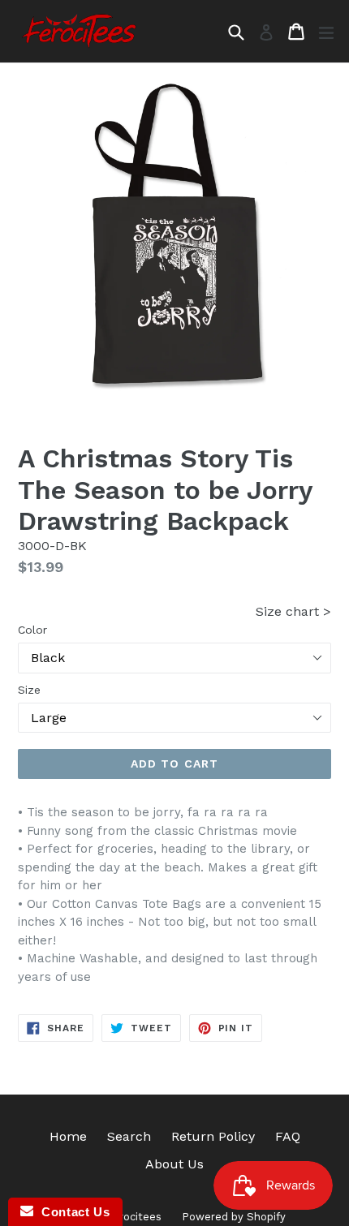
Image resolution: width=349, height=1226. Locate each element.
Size (29, 689)
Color (32, 629)
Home (68, 1136)
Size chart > (293, 611)
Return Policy (213, 1136)
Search (129, 1136)
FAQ (287, 1136)
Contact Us (71, 1212)
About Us (174, 1164)
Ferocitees (134, 1217)
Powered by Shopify (234, 1217)
